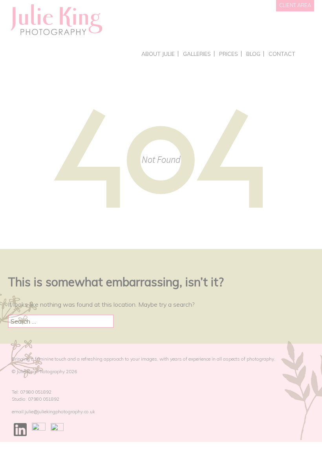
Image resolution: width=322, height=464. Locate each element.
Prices (228, 54)
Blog (253, 54)
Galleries (197, 54)
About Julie (158, 54)
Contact (282, 54)
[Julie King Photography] (56, 20)
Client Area (295, 5)
